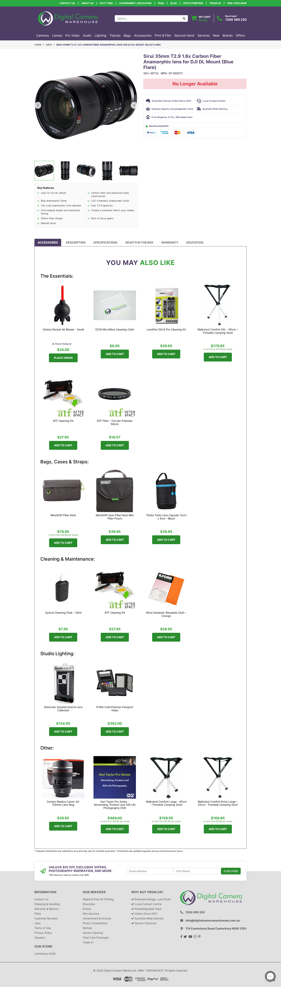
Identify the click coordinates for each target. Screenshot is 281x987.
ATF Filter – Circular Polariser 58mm (114, 422)
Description (75, 242)
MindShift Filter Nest (63, 515)
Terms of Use (42, 928)
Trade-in (88, 942)
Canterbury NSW (45, 953)
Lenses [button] (57, 35)
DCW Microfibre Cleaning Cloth (114, 329)
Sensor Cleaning (93, 932)
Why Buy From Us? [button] (147, 892)
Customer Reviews (46, 918)
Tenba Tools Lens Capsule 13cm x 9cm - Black (166, 517)
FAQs (161, 3)
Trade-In (215, 3)
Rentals (87, 928)
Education (194, 242)
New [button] (216, 35)
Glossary (39, 937)
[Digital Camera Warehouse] (67, 18)
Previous (37, 105)
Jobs (37, 923)
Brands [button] (228, 35)
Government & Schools (97, 918)
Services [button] (203, 35)
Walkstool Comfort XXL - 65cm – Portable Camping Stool (217, 331)
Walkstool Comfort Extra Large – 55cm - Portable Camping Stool (218, 803)
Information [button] (45, 892)
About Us (87, 3)
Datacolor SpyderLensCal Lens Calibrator (63, 709)
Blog (174, 3)
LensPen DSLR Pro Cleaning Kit (166, 329)
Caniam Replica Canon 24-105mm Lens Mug (63, 803)
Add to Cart (115, 354)
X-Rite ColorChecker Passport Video (114, 709)
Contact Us (67, 3)
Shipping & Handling (47, 904)
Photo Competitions (95, 923)
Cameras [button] (42, 35)
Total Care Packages (96, 937)
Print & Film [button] (163, 35)
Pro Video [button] (72, 35)
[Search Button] (184, 18)
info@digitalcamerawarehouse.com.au (212, 920)
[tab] (47, 242)
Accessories (48, 242)
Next (134, 105)
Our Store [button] (43, 946)
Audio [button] (87, 35)
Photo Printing (193, 3)
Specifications (105, 242)
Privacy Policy (43, 932)
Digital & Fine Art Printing (98, 899)
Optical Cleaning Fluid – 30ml (63, 612)
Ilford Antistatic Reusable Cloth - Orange (166, 614)
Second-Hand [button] (184, 35)
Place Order (63, 357)
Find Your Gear (237, 3)
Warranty (169, 242)
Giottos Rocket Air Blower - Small (63, 329)
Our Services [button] (94, 892)
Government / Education (135, 3)
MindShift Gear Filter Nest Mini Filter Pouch (115, 517)
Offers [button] (240, 35)
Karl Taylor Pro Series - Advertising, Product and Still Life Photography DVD (115, 805)
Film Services (91, 913)
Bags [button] (127, 35)
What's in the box (139, 242)
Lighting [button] (100, 35)
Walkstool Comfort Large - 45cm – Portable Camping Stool (166, 803)
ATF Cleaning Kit (63, 420)
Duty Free (106, 3)
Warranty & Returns (46, 908)
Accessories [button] (142, 35)
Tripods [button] (115, 35)
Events (87, 908)
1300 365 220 (236, 19)
